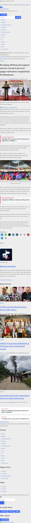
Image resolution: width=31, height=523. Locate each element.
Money (3, 34)
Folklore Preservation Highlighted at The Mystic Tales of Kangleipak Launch (14, 346)
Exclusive (4, 27)
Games (3, 44)
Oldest (17, 511)
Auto (3, 37)
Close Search (4, 519)
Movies (3, 41)
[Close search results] (2, 502)
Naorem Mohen (5, 313)
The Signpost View (6, 32)
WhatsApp (14, 107)
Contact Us (4, 473)
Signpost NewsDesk (6, 79)
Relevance (3, 511)
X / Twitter (9, 107)
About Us (4, 471)
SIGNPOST (4, 9)
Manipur (4, 22)
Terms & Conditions (6, 476)
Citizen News (5, 49)
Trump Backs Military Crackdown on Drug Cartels (15, 200)
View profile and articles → (6, 280)
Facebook (23, 4)
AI (2, 39)
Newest (11, 511)
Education (4, 29)
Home (3, 20)
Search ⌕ (3, 14)
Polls (3, 46)
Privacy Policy (5, 478)
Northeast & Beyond (6, 24)
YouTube (27, 4)
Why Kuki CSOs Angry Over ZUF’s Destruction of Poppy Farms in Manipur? (15, 139)
